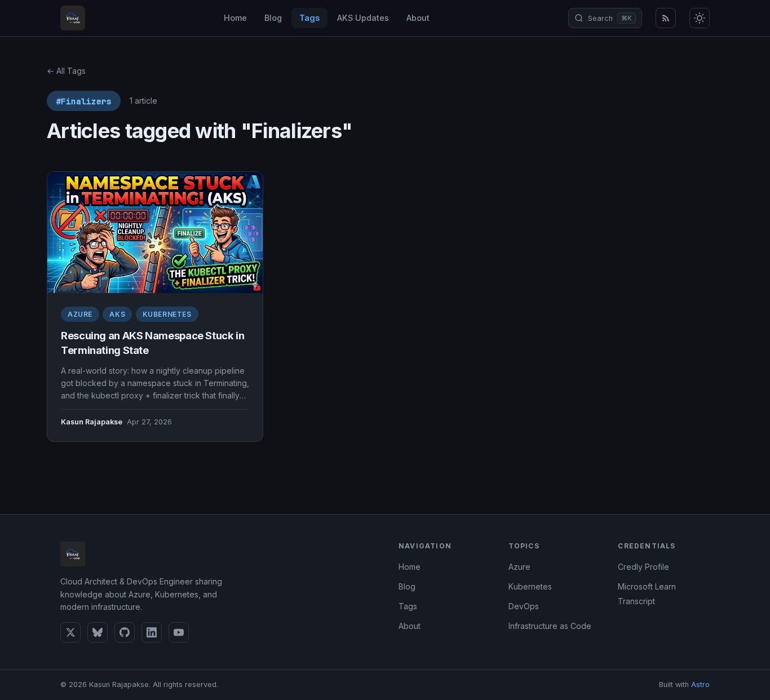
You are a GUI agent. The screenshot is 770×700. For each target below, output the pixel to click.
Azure (80, 314)
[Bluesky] (97, 632)
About (418, 18)
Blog (273, 18)
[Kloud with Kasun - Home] (72, 18)
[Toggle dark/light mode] (699, 18)
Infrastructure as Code (549, 626)
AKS (117, 314)
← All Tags (66, 71)
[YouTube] (179, 632)
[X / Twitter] (70, 632)
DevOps (523, 606)
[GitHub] (124, 632)
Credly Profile (643, 566)
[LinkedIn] (151, 632)
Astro (700, 684)
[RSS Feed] (666, 18)
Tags (309, 18)
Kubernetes (167, 314)
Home (235, 18)
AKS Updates (363, 18)
